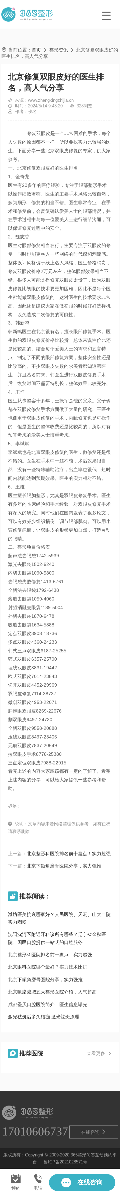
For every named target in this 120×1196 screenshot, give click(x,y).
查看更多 (99, 1053)
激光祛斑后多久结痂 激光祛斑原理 (43, 1016)
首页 (36, 50)
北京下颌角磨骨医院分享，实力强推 (64, 865)
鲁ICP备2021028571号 (65, 1162)
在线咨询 (93, 1132)
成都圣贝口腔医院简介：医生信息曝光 (47, 1004)
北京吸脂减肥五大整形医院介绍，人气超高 (52, 992)
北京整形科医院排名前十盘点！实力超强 (69, 853)
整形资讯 (58, 50)
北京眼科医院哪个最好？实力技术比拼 (47, 967)
